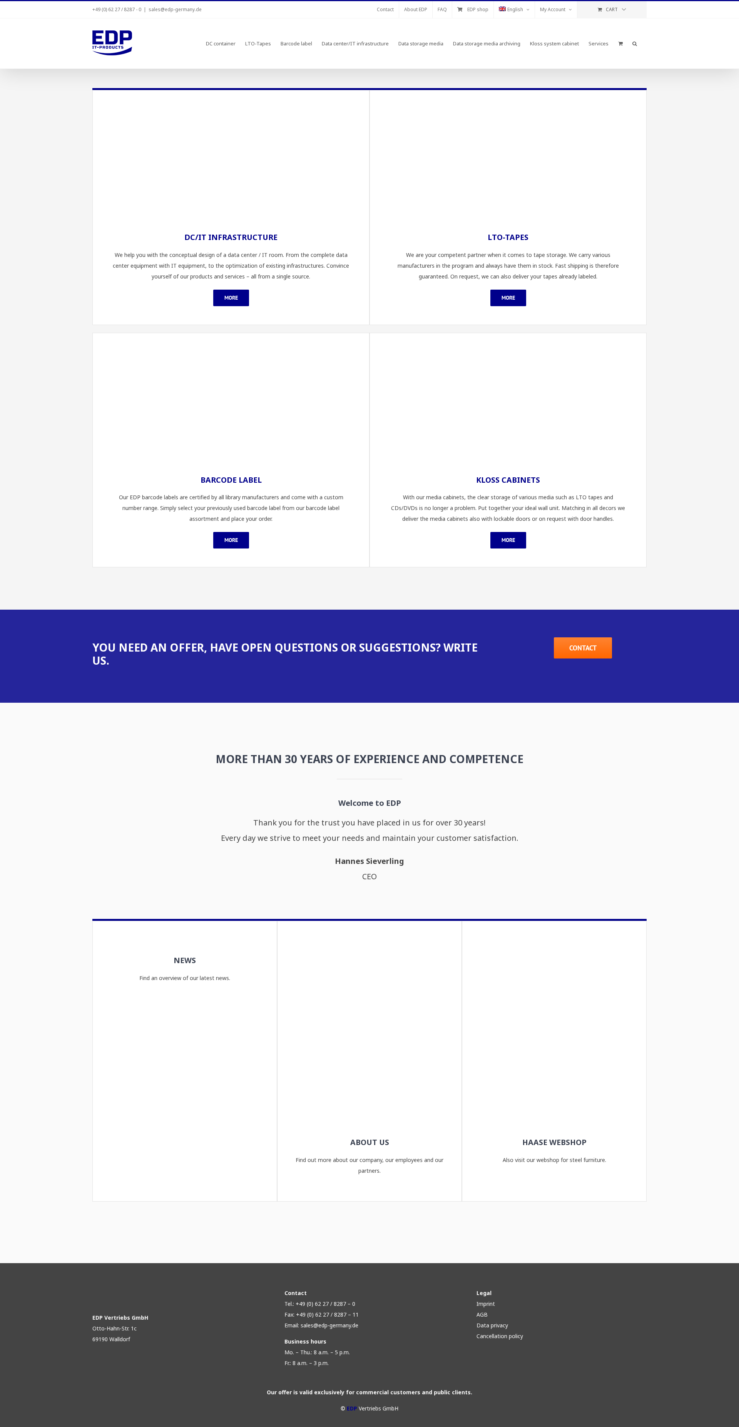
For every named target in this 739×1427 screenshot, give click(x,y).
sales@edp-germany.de (175, 9)
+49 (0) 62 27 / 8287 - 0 (116, 9)
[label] (231, 351)
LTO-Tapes (508, 237)
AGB (482, 1314)
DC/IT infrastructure (231, 237)
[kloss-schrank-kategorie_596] (508, 351)
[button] (634, 43)
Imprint (486, 1303)
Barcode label (231, 480)
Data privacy (492, 1325)
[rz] (231, 108)
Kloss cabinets (508, 480)
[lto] (508, 108)
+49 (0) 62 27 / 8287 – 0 (325, 1303)
